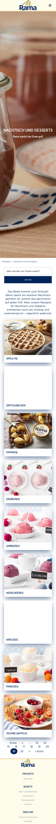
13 (37, 742)
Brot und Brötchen (28, 791)
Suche (28, 279)
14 (44, 742)
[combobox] (28, 271)
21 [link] (14, 751)
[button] (50, 5)
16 (16, 746)
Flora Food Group (28, 817)
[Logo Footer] (28, 760)
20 (47, 746)
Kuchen (28, 804)
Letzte (39, 751)
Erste (13, 742)
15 (8, 746)
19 (39, 746)
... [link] (29, 742)
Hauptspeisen (28, 800)
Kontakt (28, 821)
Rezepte (6, 261)
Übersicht (28, 778)
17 (24, 746)
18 (31, 746)
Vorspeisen (28, 796)
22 (21, 751)
